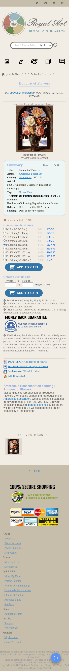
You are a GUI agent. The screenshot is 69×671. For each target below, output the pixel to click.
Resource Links (12, 599)
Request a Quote (13, 613)
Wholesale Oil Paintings (17, 585)
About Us (9, 538)
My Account (11, 637)
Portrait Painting (12, 580)
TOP (36, 471)
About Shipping (12, 548)
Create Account (12, 642)
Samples (8, 623)
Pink (29, 192)
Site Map (9, 604)
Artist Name (15, 74)
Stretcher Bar (11, 566)
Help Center (10, 552)
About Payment (12, 543)
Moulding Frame (13, 562)
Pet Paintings (11, 627)
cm (48, 284)
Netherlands (25, 177)
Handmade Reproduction (17, 590)
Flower (22, 192)
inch (40, 284)
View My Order (12, 576)
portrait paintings (38, 404)
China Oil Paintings (14, 595)
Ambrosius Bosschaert (41, 74)
